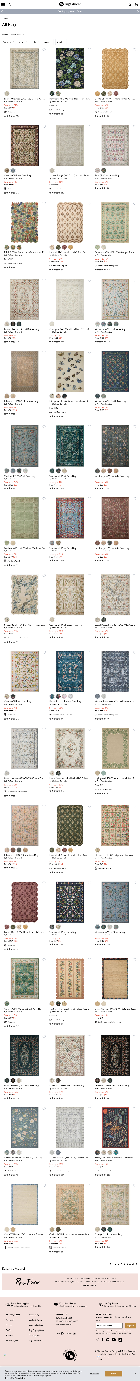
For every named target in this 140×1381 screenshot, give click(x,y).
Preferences (94, 1373)
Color (21, 42)
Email (69, 1333)
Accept (113, 1373)
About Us (10, 1320)
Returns (9, 1335)
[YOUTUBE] (114, 1340)
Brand (59, 42)
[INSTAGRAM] (97, 1340)
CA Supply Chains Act (127, 1354)
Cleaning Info (34, 1335)
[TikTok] (120, 1340)
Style (33, 42)
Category (7, 42)
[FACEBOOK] (102, 1340)
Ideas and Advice (36, 1325)
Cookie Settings (35, 1320)
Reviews (9, 1325)
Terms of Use (126, 1333)
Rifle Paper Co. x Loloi (14, 101)
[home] (70, 6)
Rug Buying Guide (36, 1330)
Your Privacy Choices (103, 1358)
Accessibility (34, 1314)
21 (133, 1263)
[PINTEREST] (107, 1340)
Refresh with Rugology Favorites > (70, 11)
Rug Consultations (36, 1340)
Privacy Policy (114, 1333)
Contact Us (61, 1314)
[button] (136, 4)
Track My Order (13, 1314)
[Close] (136, 1373)
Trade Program (12, 1340)
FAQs (8, 1330)
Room (46, 42)
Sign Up (130, 1325)
